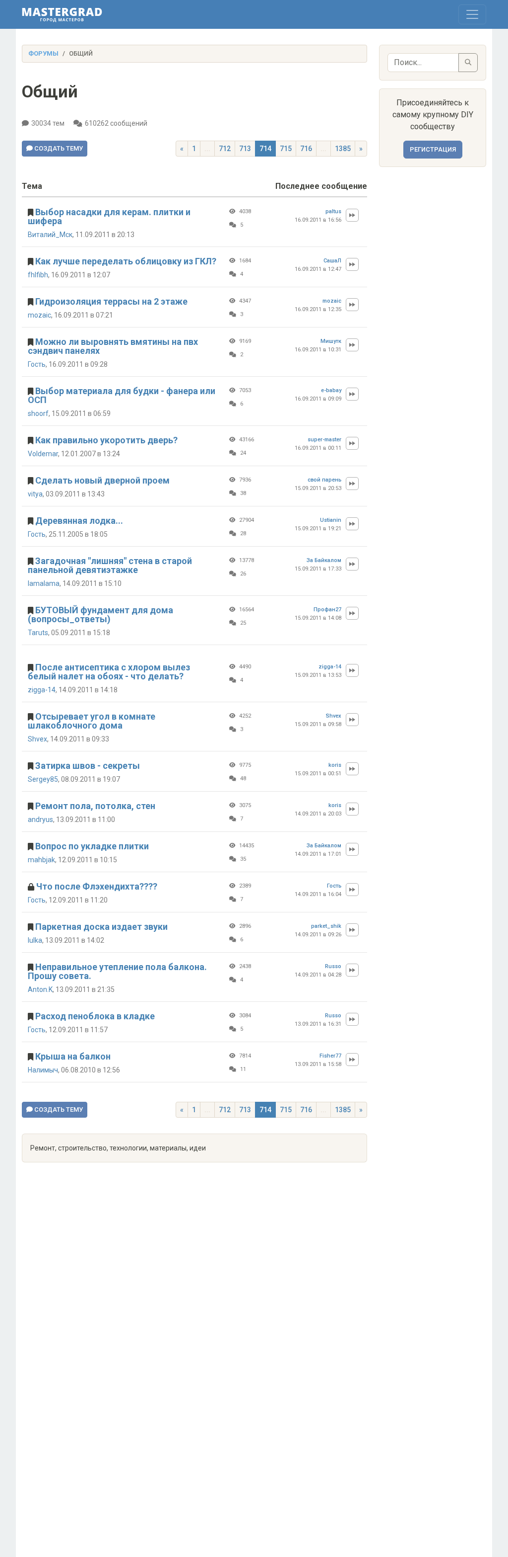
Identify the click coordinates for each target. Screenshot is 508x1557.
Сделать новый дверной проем (102, 480)
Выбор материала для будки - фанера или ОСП (121, 395)
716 (306, 149)
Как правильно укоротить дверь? (106, 440)
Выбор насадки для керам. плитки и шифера (109, 216)
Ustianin (330, 520)
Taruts (38, 633)
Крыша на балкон (73, 1056)
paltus (333, 211)
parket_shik (326, 926)
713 (245, 149)
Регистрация (433, 149)
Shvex (37, 739)
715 (286, 149)
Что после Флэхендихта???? (96, 886)
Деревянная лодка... (79, 520)
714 (265, 149)
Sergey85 (43, 779)
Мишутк (330, 341)
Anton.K (40, 989)
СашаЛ (332, 260)
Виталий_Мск (50, 235)
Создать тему (58, 148)
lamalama (44, 583)
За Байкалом (324, 560)
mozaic (39, 315)
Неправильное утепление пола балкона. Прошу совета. (117, 971)
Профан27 (327, 609)
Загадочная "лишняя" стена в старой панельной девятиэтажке (110, 565)
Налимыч (43, 1070)
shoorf (38, 413)
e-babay (331, 390)
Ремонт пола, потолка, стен (95, 806)
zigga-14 (42, 690)
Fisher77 (330, 1056)
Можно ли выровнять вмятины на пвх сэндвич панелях (113, 346)
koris (334, 765)
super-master (324, 439)
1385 (343, 149)
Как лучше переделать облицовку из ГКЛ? (125, 261)
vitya (35, 494)
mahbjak (41, 860)
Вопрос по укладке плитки (92, 846)
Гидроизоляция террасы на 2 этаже (111, 301)
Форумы (43, 53)
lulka (35, 940)
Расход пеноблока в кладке (95, 1016)
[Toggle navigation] (472, 14)
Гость (37, 364)
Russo (333, 966)
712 (225, 149)
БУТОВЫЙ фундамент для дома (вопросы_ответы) (100, 614)
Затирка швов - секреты (87, 765)
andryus (40, 819)
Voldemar (43, 454)
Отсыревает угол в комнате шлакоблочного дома (91, 721)
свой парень (324, 480)
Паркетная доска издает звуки (101, 926)
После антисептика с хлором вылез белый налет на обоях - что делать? (109, 671)
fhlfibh (38, 275)
